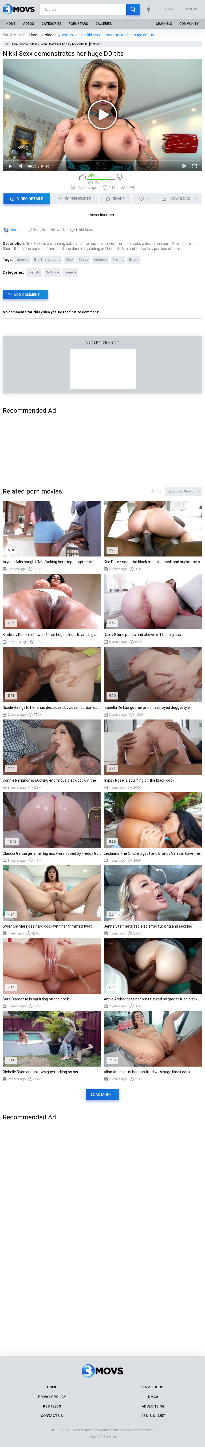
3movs (111, 1437)
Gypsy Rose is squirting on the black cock (139, 780)
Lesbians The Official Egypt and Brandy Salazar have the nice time (153, 853)
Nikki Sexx (84, 230)
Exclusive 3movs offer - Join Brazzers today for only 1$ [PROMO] (52, 44)
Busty (133, 259)
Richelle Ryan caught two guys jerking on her (40, 1072)
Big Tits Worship (47, 259)
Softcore (52, 272)
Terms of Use (153, 1387)
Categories (51, 24)
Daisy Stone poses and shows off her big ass (142, 635)
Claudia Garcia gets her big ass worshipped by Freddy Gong (52, 853)
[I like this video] (82, 179)
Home (10, 24)
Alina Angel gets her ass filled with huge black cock (147, 1072)
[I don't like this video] (120, 179)
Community (189, 24)
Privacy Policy (52, 1397)
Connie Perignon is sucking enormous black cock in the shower (52, 780)
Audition (100, 259)
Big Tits (34, 272)
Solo (69, 259)
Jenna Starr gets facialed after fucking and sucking (148, 926)
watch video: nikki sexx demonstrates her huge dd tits (108, 35)
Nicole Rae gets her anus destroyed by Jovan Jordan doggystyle (52, 707)
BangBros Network (49, 230)
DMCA (153, 1397)
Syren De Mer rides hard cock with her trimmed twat (47, 926)
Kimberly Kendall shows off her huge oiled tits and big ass (52, 635)
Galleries (104, 24)
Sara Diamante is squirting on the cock (36, 999)
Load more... (102, 1094)
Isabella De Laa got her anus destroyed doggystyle (147, 707)
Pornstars (78, 24)
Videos (28, 24)
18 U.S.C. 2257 (153, 1416)
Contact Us (52, 1416)
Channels (164, 24)
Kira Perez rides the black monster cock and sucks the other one (153, 562)
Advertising (153, 1406)
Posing (118, 259)
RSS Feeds (52, 1406)
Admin (16, 230)
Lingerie (22, 259)
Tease (83, 259)
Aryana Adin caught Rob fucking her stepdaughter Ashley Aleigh (52, 562)
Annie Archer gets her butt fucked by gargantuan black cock (153, 999)
